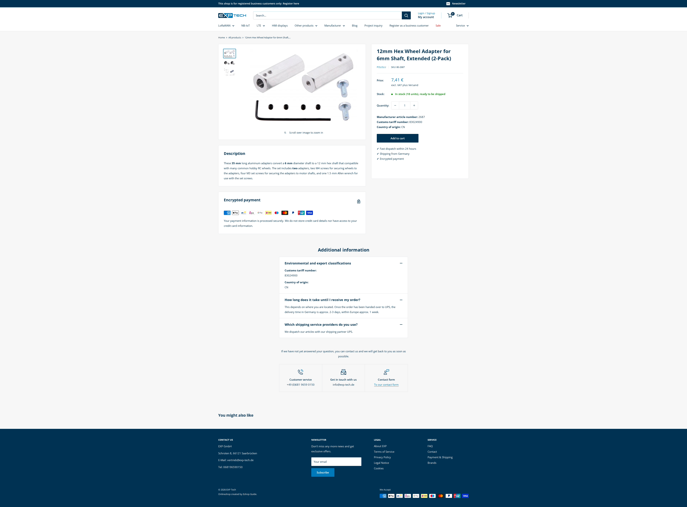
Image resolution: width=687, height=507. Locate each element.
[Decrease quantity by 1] (395, 105)
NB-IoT (245, 25)
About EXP (380, 446)
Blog (354, 25)
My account (426, 17)
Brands (432, 463)
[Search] (406, 15)
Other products (304, 25)
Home (221, 37)
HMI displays (280, 25)
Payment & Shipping (440, 457)
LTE (259, 25)
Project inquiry (373, 25)
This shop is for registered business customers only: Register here (258, 3)
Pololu (381, 67)
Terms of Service (384, 451)
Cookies (379, 468)
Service (460, 25)
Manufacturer (332, 25)
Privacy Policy (382, 457)
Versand (413, 85)
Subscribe (323, 472)
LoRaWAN (224, 25)
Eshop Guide (249, 494)
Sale (438, 25)
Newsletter (459, 3)
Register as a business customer (409, 25)
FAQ (430, 446)
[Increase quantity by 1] (414, 105)
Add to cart (398, 138)
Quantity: (383, 105)
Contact (432, 451)
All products (234, 37)
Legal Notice (381, 463)
